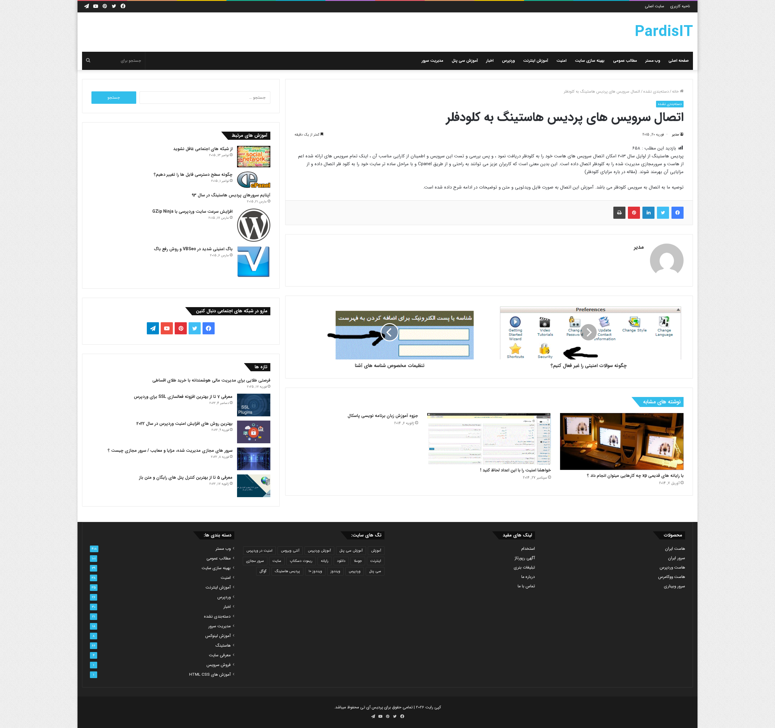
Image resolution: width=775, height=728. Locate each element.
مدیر (675, 134)
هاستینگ (223, 645)
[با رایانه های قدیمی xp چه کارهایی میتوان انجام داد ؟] (622, 441)
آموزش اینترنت (535, 60)
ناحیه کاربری (680, 6)
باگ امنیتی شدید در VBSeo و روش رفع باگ (193, 249)
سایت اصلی (654, 6)
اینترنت (375, 561)
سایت (276, 561)
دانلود (341, 561)
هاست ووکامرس (671, 577)
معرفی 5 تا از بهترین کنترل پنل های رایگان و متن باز (185, 477)
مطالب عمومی (625, 60)
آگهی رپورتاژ (525, 558)
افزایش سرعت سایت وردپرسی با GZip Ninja (192, 211)
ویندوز (335, 571)
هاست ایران (675, 549)
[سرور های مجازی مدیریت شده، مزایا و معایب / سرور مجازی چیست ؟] (253, 459)
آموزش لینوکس (218, 636)
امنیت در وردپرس (259, 550)
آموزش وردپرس (319, 550)
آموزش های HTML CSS (210, 674)
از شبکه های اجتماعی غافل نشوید (202, 149)
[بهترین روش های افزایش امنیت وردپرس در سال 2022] (253, 432)
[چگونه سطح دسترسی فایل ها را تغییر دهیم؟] (253, 180)
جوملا (358, 561)
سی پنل (375, 571)
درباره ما (528, 577)
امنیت (561, 60)
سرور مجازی (255, 561)
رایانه (324, 561)
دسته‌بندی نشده (656, 91)
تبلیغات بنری (524, 567)
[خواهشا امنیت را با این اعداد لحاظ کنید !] (489, 438)
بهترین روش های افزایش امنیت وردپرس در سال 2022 (184, 423)
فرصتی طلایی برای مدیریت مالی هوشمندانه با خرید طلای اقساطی (211, 380)
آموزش (376, 550)
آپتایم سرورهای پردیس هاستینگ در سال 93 (231, 195)
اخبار (489, 60)
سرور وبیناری (674, 586)
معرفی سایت (220, 655)
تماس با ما (526, 586)
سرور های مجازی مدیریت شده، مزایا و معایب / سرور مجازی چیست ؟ (170, 450)
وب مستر (652, 60)
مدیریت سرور (432, 60)
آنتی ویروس (290, 550)
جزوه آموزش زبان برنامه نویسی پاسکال (383, 415)
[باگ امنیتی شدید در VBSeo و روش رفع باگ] (253, 262)
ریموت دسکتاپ (301, 561)
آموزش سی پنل (465, 60)
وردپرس (508, 60)
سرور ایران (676, 558)
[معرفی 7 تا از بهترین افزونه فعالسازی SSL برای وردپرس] (253, 405)
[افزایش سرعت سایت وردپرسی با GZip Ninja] (253, 225)
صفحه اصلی (678, 60)
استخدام (528, 549)
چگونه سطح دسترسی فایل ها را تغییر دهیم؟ (193, 174)
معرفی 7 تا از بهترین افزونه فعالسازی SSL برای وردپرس (183, 396)
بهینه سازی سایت (590, 60)
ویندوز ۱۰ (315, 571)
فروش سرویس (218, 665)
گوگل (262, 571)
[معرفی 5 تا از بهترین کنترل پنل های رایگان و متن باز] (253, 485)
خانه (676, 91)
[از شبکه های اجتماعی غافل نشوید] (253, 156)
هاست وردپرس (672, 567)
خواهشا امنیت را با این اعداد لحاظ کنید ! (515, 470)
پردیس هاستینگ (287, 571)
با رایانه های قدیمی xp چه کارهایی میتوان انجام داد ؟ (635, 475)
